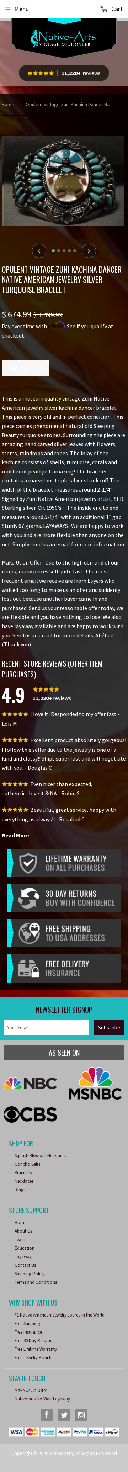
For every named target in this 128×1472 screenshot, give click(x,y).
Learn (20, 1240)
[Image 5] (74, 250)
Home (8, 104)
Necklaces (24, 1181)
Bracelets (23, 1173)
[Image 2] (58, 250)
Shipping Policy (29, 1274)
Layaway (23, 1257)
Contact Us (25, 1265)
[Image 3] (64, 250)
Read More (15, 835)
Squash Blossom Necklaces (40, 1156)
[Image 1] (53, 250)
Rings (20, 1190)
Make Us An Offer (31, 1390)
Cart (116, 9)
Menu (21, 9)
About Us (23, 1231)
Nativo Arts (61, 1453)
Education (24, 1248)
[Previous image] (39, 251)
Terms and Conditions (36, 1282)
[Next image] (89, 251)
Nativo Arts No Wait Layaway (42, 1399)
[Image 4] (69, 250)
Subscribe (109, 1027)
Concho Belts (27, 1164)
